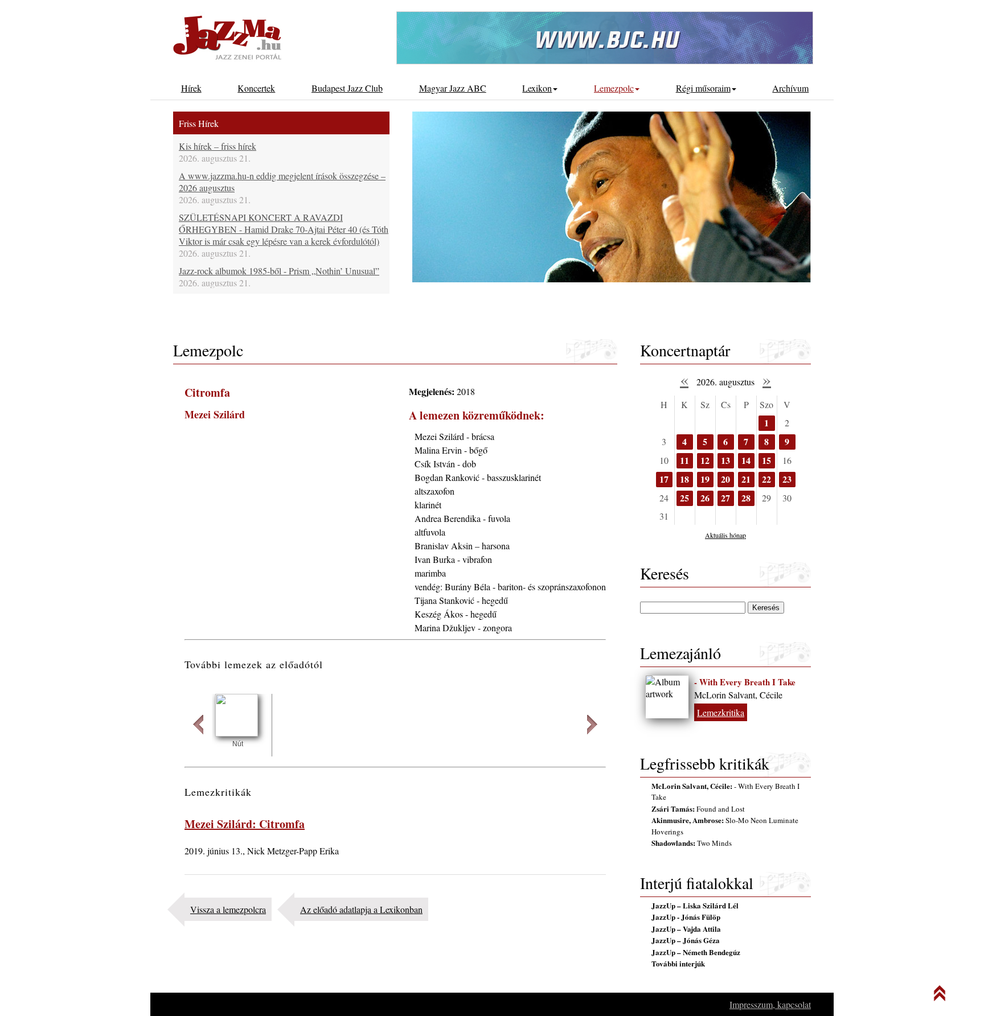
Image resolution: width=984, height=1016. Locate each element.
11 (684, 460)
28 (746, 497)
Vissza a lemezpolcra (228, 909)
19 (705, 479)
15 (766, 460)
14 (746, 460)
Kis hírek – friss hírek (217, 146)
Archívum (790, 88)
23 (787, 479)
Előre (592, 724)
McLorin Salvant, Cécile (738, 695)
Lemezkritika (720, 712)
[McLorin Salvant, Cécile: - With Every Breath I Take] (667, 697)
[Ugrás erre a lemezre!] (236, 733)
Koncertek (256, 88)
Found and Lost (698, 809)
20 (725, 479)
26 (705, 497)
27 (725, 497)
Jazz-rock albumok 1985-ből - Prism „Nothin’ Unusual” (279, 271)
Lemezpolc (614, 88)
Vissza (198, 724)
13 (725, 460)
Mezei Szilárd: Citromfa (244, 824)
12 (705, 460)
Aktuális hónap (725, 535)
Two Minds (691, 843)
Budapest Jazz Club (347, 88)
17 (664, 479)
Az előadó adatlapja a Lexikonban (361, 909)
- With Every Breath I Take (745, 682)
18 (684, 479)
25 (684, 497)
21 (746, 479)
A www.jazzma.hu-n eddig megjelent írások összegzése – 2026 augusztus (282, 182)
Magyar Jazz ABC (452, 88)
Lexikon (537, 88)
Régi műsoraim (703, 88)
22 (766, 479)
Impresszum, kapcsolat (770, 1004)
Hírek (191, 88)
